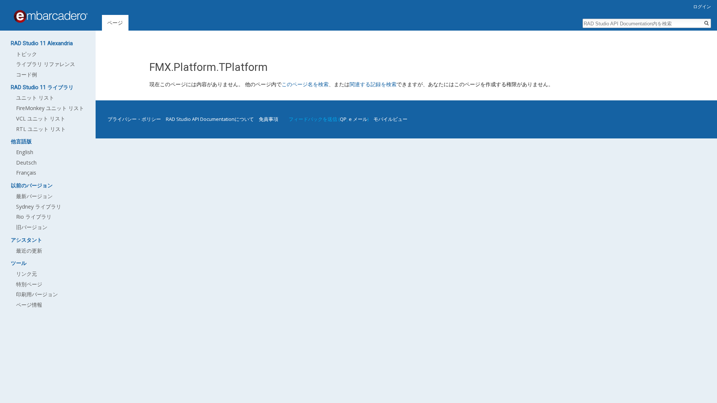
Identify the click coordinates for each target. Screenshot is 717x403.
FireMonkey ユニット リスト (50, 108)
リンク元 (26, 273)
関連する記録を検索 (373, 84)
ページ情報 (29, 304)
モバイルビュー (390, 119)
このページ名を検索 (305, 84)
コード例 (26, 74)
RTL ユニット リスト (41, 128)
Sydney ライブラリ (38, 206)
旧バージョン (31, 227)
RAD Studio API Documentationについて (210, 119)
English (24, 152)
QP (343, 119)
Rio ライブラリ (34, 216)
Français (26, 172)
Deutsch (26, 162)
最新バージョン (34, 196)
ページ (115, 22)
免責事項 (268, 119)
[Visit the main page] (51, 16)
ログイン (702, 6)
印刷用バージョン (37, 294)
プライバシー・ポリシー (134, 119)
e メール (358, 119)
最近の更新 (29, 250)
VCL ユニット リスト (40, 118)
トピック (26, 53)
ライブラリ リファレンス (45, 64)
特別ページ (29, 284)
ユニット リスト (35, 97)
